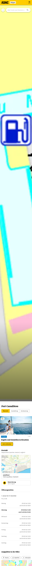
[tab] (5, 411)
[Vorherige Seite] (3, 10)
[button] (28, 10)
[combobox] (18, 10)
